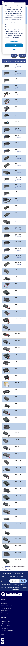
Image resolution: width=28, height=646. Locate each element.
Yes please (5, 581)
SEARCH (22, 55)
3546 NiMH (18, 234)
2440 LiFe (18, 495)
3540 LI (17, 170)
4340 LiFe (18, 206)
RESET (14, 55)
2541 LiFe (18, 481)
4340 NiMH (18, 255)
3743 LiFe (18, 177)
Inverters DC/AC (5, 628)
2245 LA (17, 389)
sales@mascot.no (9, 613)
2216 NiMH (18, 552)
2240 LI (17, 396)
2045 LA (17, 375)
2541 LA (17, 290)
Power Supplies (5, 623)
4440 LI (17, 142)
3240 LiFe (18, 510)
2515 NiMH (18, 538)
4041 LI (17, 149)
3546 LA (17, 71)
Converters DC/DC (5, 626)
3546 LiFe (18, 184)
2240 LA (17, 269)
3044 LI (17, 411)
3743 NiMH (18, 227)
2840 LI (17, 446)
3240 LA (17, 347)
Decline (14, 49)
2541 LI (17, 418)
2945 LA (17, 368)
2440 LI (17, 439)
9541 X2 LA (18, 382)
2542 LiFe (18, 488)
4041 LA (17, 85)
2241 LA (17, 276)
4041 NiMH (18, 248)
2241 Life (18, 467)
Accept (14, 45)
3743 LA (17, 64)
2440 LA (17, 312)
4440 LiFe (18, 191)
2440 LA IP (18, 319)
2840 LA (17, 340)
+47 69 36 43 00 (7, 610)
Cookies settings (14, 41)
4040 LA (17, 100)
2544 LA (17, 305)
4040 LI (17, 163)
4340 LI (17, 156)
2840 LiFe (18, 502)
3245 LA (17, 333)
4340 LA (17, 93)
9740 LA (17, 354)
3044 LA (17, 326)
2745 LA (17, 361)
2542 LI (17, 425)
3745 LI (17, 121)
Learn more (8, 569)
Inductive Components (7, 630)
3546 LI (17, 135)
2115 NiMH (18, 524)
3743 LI (17, 114)
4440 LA (17, 78)
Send (23, 581)
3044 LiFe (18, 474)
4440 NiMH (18, 241)
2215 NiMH (18, 545)
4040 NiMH (18, 262)
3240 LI (17, 453)
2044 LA (17, 517)
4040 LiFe (18, 213)
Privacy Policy (16, 589)
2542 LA (17, 297)
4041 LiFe (18, 199)
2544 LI (17, 432)
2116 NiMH (18, 531)
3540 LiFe (18, 220)
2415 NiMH (18, 559)
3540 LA (17, 107)
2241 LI (17, 404)
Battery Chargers (5, 621)
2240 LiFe (18, 460)
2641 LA (17, 283)
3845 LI (17, 128)
